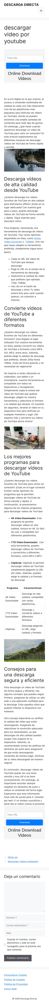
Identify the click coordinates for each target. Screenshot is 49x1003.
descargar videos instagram (23, 861)
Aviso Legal (10, 988)
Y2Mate (29, 241)
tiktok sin (13, 857)
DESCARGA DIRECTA (21, 5)
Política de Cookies (14, 979)
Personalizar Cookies (15, 975)
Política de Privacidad (16, 984)
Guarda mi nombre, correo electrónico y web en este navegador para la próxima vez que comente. (24, 944)
